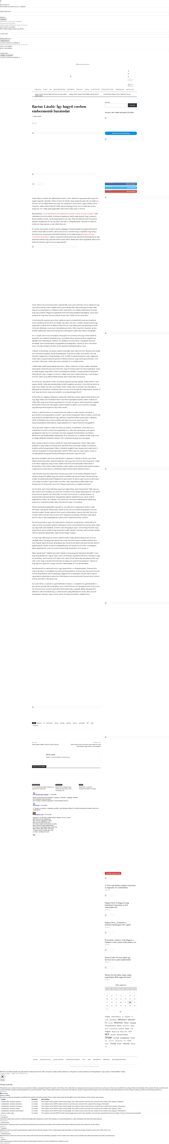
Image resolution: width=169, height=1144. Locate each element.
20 (121, 1002)
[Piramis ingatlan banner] (66, 711)
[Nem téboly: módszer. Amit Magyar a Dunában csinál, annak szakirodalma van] (121, 935)
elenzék (56, 723)
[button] (70, 76)
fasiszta (110, 1023)
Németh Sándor (122, 1035)
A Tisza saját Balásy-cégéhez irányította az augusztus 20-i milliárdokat (120, 886)
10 (107, 999)
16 (134, 999)
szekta (129, 1040)
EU (106, 1023)
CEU (132, 1016)
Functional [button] (3, 1115)
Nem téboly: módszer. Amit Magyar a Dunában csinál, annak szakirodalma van (120, 941)
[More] (62, 127)
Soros (124, 1040)
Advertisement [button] (4, 1132)
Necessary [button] (3, 1091)
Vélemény (47, 102)
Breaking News (36, 784)
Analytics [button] (3, 1126)
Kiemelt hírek (49, 99)
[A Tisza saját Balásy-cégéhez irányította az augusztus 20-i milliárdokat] (43, 777)
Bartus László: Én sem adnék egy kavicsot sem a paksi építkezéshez (50, 95)
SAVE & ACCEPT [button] (5, 1143)
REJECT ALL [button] (15, 1073)
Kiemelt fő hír (59, 784)
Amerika (107, 1017)
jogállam (132, 1025)
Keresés (107, 102)
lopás (127, 1028)
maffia (131, 1028)
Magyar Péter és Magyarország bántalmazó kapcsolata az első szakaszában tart (63, 788)
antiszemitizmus (116, 1016)
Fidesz (126, 1023)
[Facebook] (128, 71)
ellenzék (131, 1020)
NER (107, 1034)
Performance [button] (4, 1121)
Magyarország (41, 99)
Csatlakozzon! (131, 187)
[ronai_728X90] (66, 177)
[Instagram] (128, 74)
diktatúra (39, 723)
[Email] (54, 127)
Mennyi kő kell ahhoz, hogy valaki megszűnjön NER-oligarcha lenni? (118, 976)
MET (88, 723)
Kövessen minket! (131, 184)
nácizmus (113, 1035)
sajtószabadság (118, 1040)
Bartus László (37, 116)
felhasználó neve (5, 11)
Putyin (132, 1038)
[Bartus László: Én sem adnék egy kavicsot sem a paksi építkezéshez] (121, 952)
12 (116, 999)
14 (125, 999)
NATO (130, 1031)
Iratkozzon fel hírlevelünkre (121, 133)
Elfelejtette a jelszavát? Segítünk (11, 21)
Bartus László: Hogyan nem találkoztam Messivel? (84, 94)
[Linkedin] (50, 127)
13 (121, 999)
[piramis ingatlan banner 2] (66, 274)
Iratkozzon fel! (131, 191)
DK (44, 723)
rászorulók (35, 725)
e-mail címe (4, 34)
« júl (120, 1011)
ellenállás (68, 723)
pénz (106, 1040)
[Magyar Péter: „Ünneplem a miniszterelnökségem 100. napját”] (90, 777)
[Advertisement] (66, 610)
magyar (108, 1031)
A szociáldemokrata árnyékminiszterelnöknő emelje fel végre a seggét (68, 214)
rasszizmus (111, 1040)
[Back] (0, 3)
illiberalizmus (126, 1025)
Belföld (81, 784)
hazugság (133, 1023)
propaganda (124, 1038)
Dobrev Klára (49, 723)
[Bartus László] (39, 758)
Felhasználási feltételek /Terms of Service (14, 25)
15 (130, 999)
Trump (113, 1043)
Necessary (4, 1093)
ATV (123, 1016)
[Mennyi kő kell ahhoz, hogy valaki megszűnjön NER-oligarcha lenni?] (121, 970)
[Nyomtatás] (58, 127)
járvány (107, 1028)
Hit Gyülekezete (110, 1026)
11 (111, 999)
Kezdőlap (34, 99)
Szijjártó (107, 1043)
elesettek (62, 723)
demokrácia (113, 1020)
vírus (106, 1046)
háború (119, 1026)
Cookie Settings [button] (5, 1073)
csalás (106, 1020)
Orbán (92, 723)
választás (126, 1044)
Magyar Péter (123, 1031)
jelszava (2, 17)
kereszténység (113, 1028)
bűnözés (127, 1017)
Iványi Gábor (82, 723)
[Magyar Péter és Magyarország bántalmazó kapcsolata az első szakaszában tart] (66, 777)
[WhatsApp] (46, 127)
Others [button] (2, 1137)
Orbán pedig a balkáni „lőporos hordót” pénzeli (45, 744)
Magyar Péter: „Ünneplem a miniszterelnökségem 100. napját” (118, 923)
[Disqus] (66, 813)
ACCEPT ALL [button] (24, 1073)
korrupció (121, 1028)
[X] (128, 76)
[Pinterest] (42, 127)
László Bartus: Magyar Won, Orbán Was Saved (116, 94)
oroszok (116, 1038)
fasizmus (75, 723)
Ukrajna (119, 1044)
